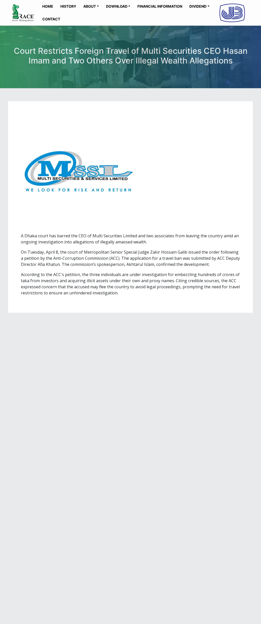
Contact (51, 19)
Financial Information (159, 6)
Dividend (197, 6)
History (68, 6)
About (89, 6)
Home (47, 6)
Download (116, 6)
